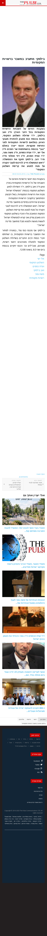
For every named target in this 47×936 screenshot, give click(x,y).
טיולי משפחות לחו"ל (21, 746)
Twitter (37, 765)
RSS (38, 772)
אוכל (10, 743)
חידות (39, 817)
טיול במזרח (34, 823)
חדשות (29, 719)
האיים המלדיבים (27, 817)
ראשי (35, 719)
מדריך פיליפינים (26, 821)
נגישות (40, 799)
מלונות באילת (37, 819)
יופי (19, 739)
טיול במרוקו (17, 823)
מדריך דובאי (18, 819)
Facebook (37, 761)
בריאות (27, 743)
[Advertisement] (23, 33)
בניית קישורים (28, 819)
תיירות (38, 746)
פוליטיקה (21, 719)
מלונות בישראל (17, 817)
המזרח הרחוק (26, 823)
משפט (31, 746)
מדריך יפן (17, 821)
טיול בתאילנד (8, 823)
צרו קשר (40, 788)
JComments (23, 477)
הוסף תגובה (41, 474)
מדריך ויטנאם (37, 821)
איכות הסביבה (36, 743)
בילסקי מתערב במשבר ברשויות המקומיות (23, 60)
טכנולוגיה (12, 739)
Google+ (37, 769)
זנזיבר (35, 817)
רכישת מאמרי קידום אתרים (34, 802)
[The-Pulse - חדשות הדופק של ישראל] (31, 3)
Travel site (8, 817)
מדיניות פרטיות (38, 791)
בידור (24, 739)
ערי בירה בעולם (9, 819)
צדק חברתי (18, 743)
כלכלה (31, 739)
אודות (40, 795)
